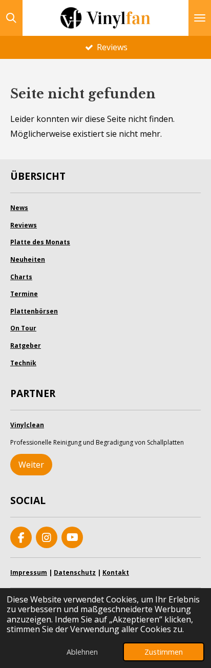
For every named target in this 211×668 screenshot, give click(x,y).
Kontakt (115, 572)
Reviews (23, 225)
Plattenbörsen (34, 311)
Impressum (28, 572)
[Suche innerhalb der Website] (11, 18)
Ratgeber (25, 345)
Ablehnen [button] (82, 652)
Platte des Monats (40, 242)
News (19, 207)
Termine (24, 293)
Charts (21, 277)
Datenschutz (75, 572)
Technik (23, 363)
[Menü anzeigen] (199, 18)
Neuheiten (27, 259)
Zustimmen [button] (163, 652)
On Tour (23, 328)
